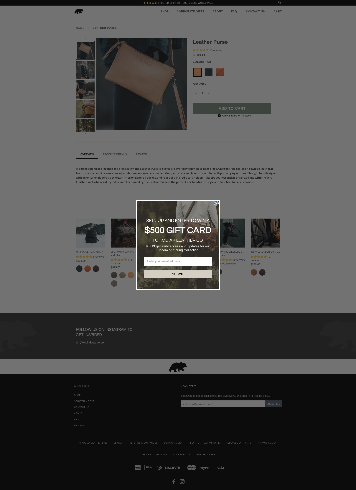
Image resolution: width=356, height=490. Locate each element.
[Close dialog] (216, 203)
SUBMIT (178, 274)
